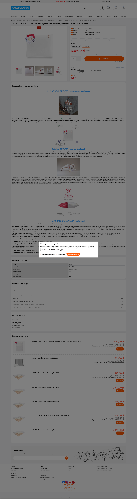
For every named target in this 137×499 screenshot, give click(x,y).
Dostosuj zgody (61, 254)
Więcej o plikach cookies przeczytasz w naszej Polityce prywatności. (54, 250)
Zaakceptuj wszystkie (73, 254)
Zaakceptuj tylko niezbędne (48, 254)
